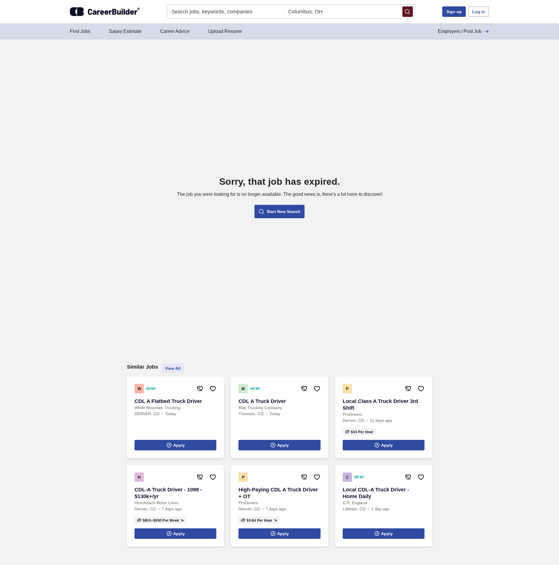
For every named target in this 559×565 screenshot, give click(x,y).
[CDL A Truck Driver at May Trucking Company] (279, 417)
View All (173, 368)
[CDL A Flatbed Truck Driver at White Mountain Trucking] (175, 417)
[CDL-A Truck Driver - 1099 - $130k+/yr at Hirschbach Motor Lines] (175, 505)
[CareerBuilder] (105, 11)
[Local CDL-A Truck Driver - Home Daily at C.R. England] (383, 505)
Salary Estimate (125, 31)
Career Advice (175, 31)
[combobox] (225, 12)
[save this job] (212, 388)
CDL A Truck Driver (262, 401)
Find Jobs (80, 31)
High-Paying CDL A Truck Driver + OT (278, 493)
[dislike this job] (200, 388)
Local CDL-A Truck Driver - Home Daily (376, 493)
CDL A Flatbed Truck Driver (168, 401)
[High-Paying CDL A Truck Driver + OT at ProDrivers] (279, 505)
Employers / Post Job (460, 31)
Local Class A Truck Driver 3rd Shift (380, 404)
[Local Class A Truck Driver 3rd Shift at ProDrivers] (383, 417)
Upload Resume (225, 31)
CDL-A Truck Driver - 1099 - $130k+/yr (168, 493)
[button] (407, 11)
